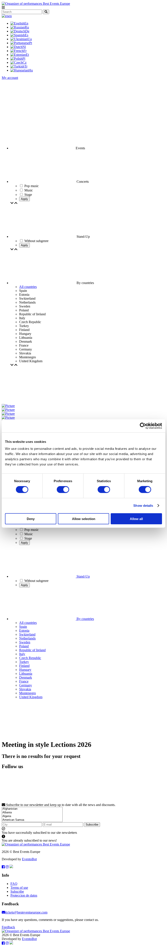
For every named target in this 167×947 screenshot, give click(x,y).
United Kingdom (30, 697)
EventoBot (29, 859)
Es (26, 35)
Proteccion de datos (23, 895)
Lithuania (25, 673)
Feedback (8, 927)
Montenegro (27, 693)
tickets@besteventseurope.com (26, 912)
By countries (85, 619)
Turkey (24, 662)
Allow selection (83, 518)
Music (28, 534)
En (26, 23)
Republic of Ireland (32, 650)
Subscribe (92, 824)
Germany (25, 685)
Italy (22, 654)
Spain (23, 626)
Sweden (24, 642)
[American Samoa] (32, 820)
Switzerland (27, 634)
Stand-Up (83, 576)
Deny (31, 518)
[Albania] (32, 812)
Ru (27, 27)
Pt (30, 43)
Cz (25, 62)
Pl (23, 58)
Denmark (25, 677)
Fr (25, 51)
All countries (28, 287)
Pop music (31, 530)
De (27, 31)
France (23, 681)
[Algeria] (32, 816)
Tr (25, 66)
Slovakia (25, 689)
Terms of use (19, 887)
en (10, 16)
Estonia (24, 630)
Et (27, 54)
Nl (24, 47)
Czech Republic (30, 658)
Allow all (136, 518)
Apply (24, 199)
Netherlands (27, 638)
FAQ (13, 884)
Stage (28, 538)
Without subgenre (36, 581)
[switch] (63, 489)
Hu (30, 70)
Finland (24, 666)
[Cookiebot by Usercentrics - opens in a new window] (143, 426)
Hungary (25, 669)
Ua (30, 39)
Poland (24, 646)
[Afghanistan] (32, 809)
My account (10, 78)
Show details (143, 505)
